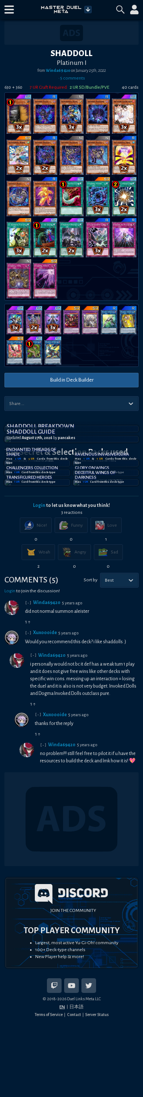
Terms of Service (48, 1014)
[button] (9, 9)
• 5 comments (71, 78)
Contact (74, 1014)
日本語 (76, 1006)
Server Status (97, 1014)
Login (39, 505)
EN (62, 1006)
